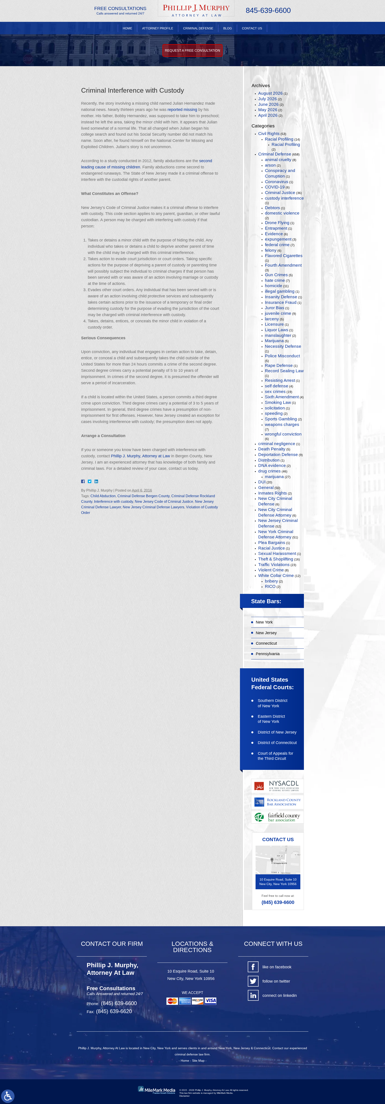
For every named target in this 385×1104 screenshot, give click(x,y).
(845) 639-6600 (278, 902)
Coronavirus (276, 181)
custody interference (284, 198)
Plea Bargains (271, 542)
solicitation (275, 408)
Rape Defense (279, 365)
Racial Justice (271, 548)
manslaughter (278, 335)
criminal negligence (276, 443)
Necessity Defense (283, 346)
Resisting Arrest (280, 380)
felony (270, 250)
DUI (262, 482)
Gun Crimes (276, 274)
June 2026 (268, 104)
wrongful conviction (283, 434)
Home (127, 28)
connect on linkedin (279, 995)
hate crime (275, 280)
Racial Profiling (279, 139)
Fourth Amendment (283, 265)
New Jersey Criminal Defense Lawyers (153, 507)
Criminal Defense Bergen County (143, 496)
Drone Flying (277, 222)
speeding (274, 413)
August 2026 (270, 93)
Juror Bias (274, 307)
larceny (272, 319)
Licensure (274, 324)
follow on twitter (276, 981)
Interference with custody (113, 501)
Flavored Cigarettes (284, 255)
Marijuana (274, 340)
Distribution (269, 460)
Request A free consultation (192, 50)
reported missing (182, 109)
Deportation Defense (278, 454)
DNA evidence (272, 465)
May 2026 (267, 109)
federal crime (277, 244)
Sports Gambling (281, 419)
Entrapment (276, 228)
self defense (276, 386)
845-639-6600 (268, 10)
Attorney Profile (157, 28)
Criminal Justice (280, 192)
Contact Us (252, 28)
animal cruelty (278, 159)
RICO (270, 586)
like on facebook (276, 967)
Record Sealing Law (284, 370)
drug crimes (269, 471)
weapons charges (282, 424)
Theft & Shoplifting (275, 559)
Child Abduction (103, 496)
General (266, 487)
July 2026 (267, 98)
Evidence (274, 233)
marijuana (274, 476)
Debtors (272, 207)
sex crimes (275, 391)
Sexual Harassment (277, 553)
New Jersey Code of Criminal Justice (164, 501)
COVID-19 (275, 187)
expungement (278, 239)
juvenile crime (278, 313)
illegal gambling (280, 291)
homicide (273, 285)
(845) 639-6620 (113, 1011)
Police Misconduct (282, 356)
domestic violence (282, 213)
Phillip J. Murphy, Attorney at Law (140, 456)
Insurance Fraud (281, 302)
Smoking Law (278, 402)
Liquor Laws (276, 329)
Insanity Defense (281, 296)
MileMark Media (225, 1093)
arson (270, 165)
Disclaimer (184, 1096)
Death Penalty (271, 449)
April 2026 (268, 115)
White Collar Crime (276, 575)
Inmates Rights (272, 493)
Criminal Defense (198, 28)
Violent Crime (271, 570)
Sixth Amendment (282, 397)
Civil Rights (269, 133)
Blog (227, 28)
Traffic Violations (274, 564)
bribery (271, 581)
